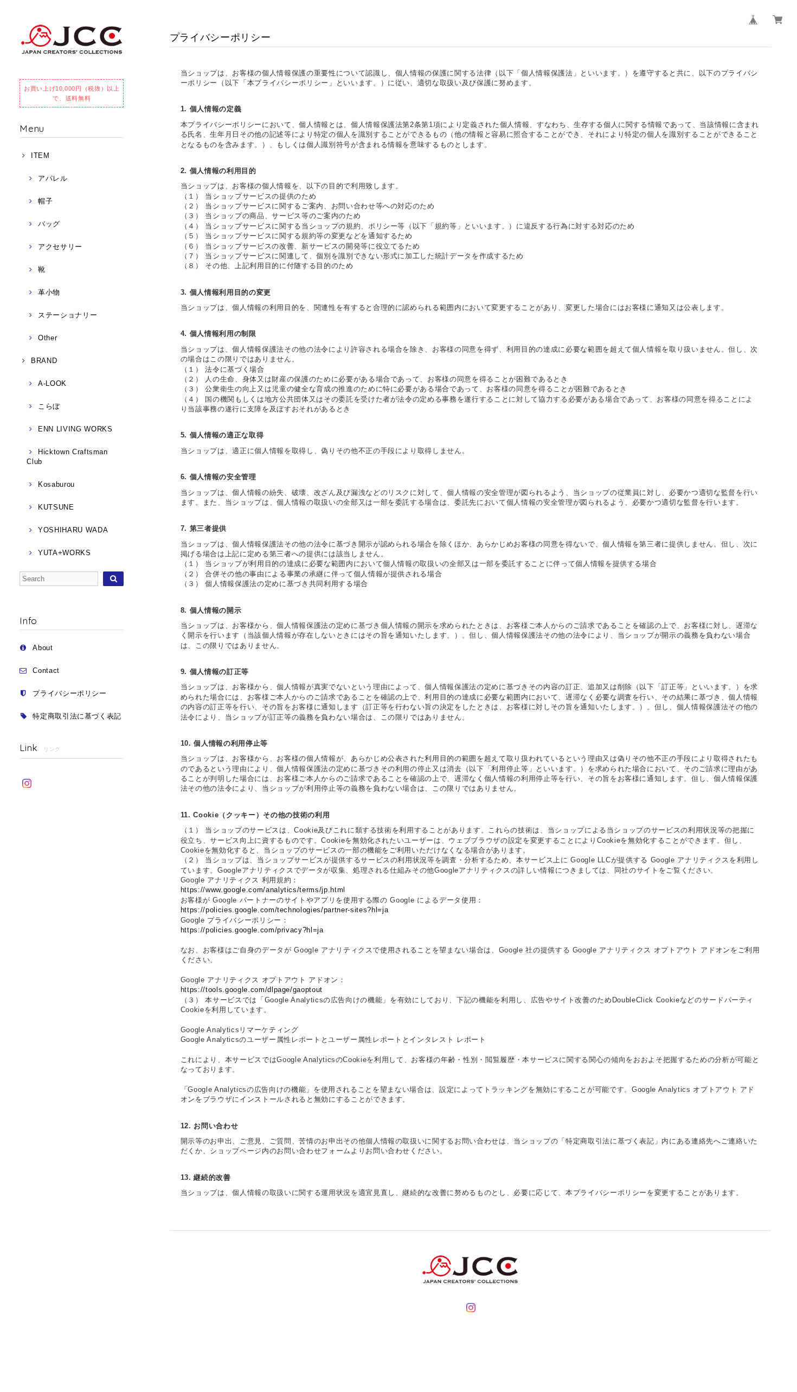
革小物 (49, 292)
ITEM (40, 155)
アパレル (52, 178)
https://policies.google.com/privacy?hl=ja (252, 930)
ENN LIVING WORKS (75, 429)
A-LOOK (52, 383)
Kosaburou (56, 484)
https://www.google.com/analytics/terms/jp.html (263, 890)
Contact (46, 670)
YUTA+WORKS (64, 553)
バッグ (49, 224)
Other (47, 338)
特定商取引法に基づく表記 (77, 716)
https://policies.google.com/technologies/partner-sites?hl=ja (284, 910)
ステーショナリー (67, 315)
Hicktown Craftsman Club (67, 457)
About (43, 648)
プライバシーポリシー (70, 693)
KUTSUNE (56, 507)
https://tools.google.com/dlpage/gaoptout (252, 990)
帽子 (45, 201)
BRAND (44, 361)
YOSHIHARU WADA (73, 530)
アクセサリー (60, 247)
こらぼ (49, 406)
